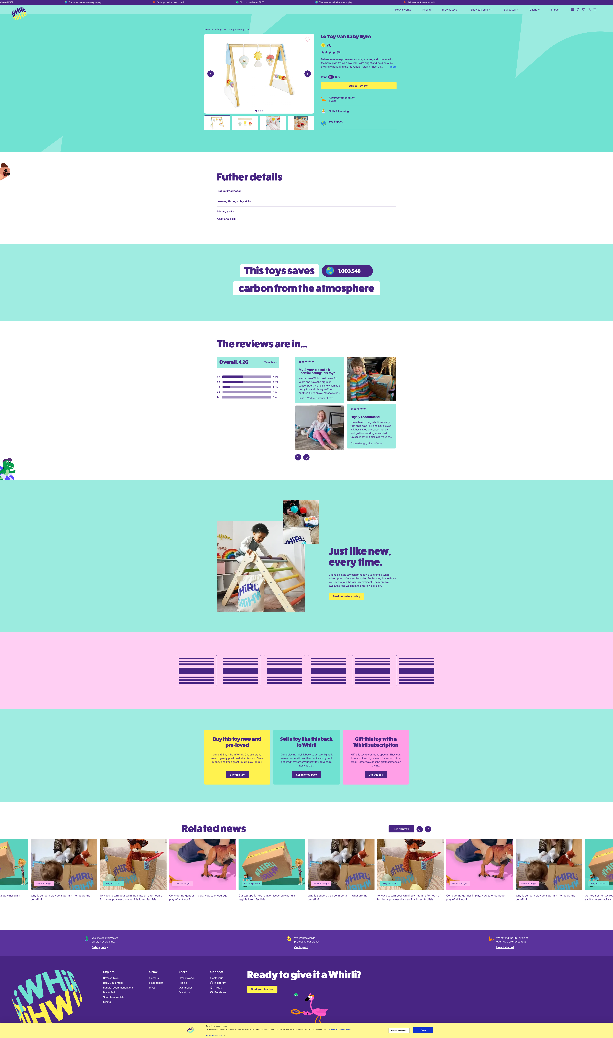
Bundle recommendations (118, 987)
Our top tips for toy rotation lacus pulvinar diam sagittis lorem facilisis (129, 897)
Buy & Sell (109, 992)
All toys (218, 29)
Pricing (183, 982)
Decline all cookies (399, 1030)
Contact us (216, 978)
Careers (154, 978)
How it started (505, 947)
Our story (184, 992)
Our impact (301, 947)
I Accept (423, 1030)
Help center (156, 982)
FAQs (152, 987)
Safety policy (100, 947)
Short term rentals (113, 997)
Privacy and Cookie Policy (340, 1029)
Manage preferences (214, 1035)
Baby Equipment (113, 982)
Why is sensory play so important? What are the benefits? (199, 897)
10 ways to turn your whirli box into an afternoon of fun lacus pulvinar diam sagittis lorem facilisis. (270, 897)
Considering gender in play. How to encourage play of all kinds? (60, 897)
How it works (186, 978)
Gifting (107, 1002)
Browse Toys (110, 978)
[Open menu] (572, 9)
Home (207, 29)
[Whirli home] (19, 13)
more (393, 66)
